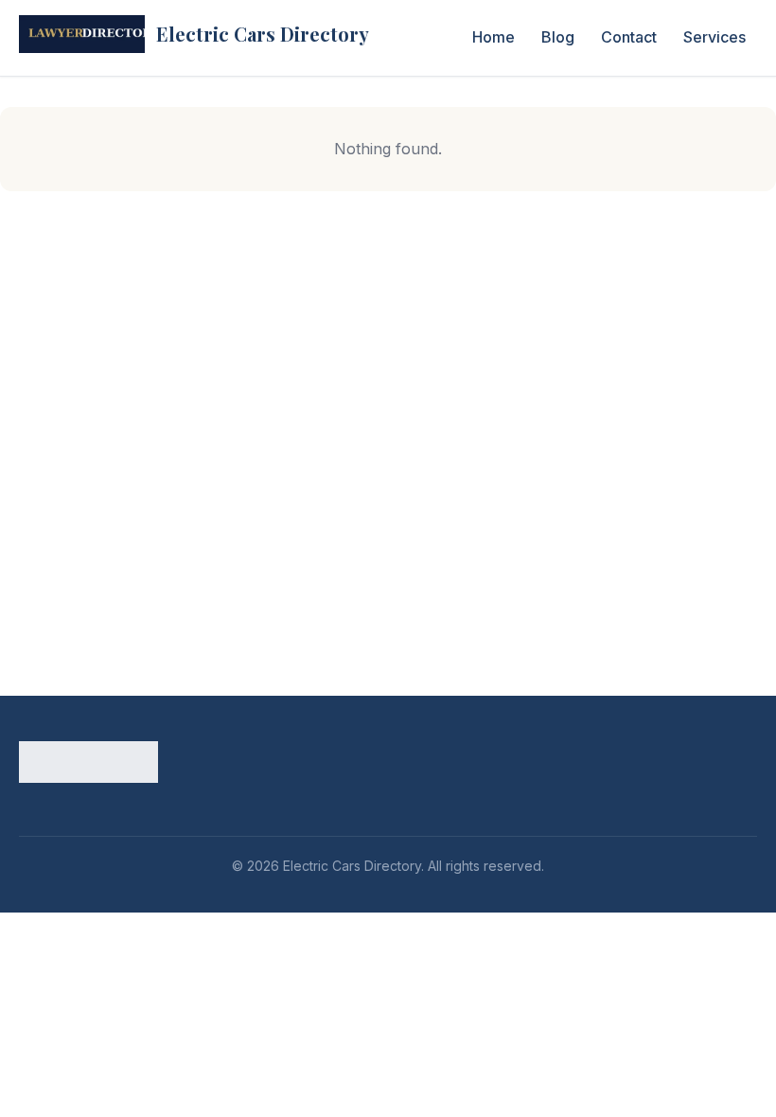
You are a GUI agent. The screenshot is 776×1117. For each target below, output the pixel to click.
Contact (629, 36)
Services (714, 36)
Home (493, 36)
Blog (557, 36)
